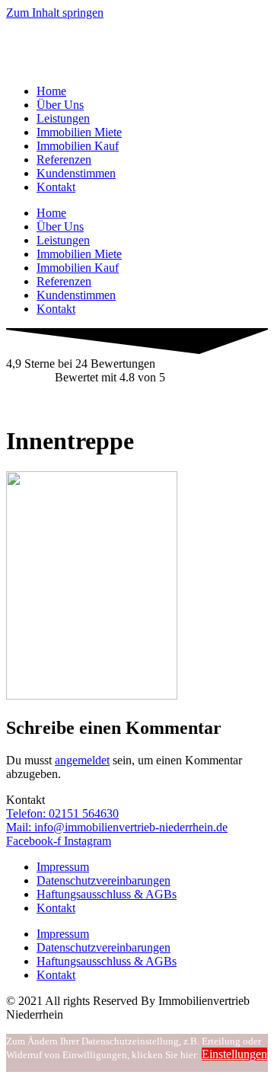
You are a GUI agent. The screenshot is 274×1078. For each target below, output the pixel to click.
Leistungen (63, 118)
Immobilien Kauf (78, 145)
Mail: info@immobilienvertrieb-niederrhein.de (117, 827)
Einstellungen (234, 1054)
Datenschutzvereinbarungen (103, 880)
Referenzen (64, 159)
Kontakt (56, 186)
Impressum (63, 866)
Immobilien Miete (79, 132)
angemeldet (82, 760)
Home (51, 91)
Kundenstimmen (76, 173)
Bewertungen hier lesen (62, 403)
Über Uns (60, 104)
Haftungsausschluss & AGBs (107, 894)
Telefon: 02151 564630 (62, 813)
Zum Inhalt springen (55, 12)
